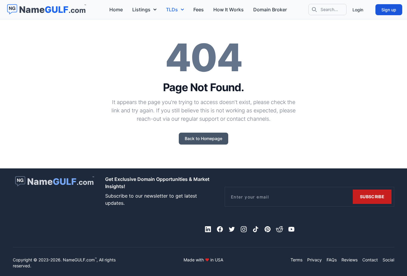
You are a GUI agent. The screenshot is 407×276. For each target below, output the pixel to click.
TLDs (172, 10)
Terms (296, 259)
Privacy (314, 259)
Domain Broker (270, 10)
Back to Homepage (203, 138)
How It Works (228, 10)
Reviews (349, 259)
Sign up (388, 9)
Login (357, 9)
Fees (198, 10)
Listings (141, 10)
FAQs (332, 259)
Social (388, 259)
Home (116, 10)
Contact (370, 259)
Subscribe (372, 196)
